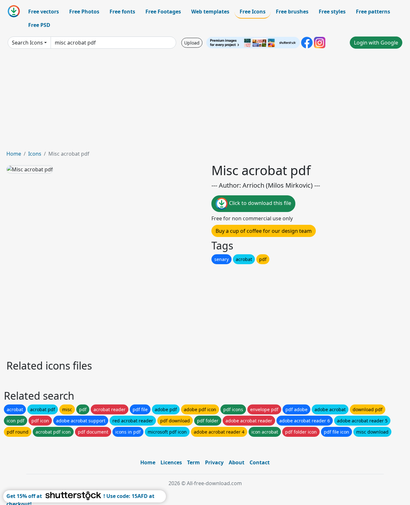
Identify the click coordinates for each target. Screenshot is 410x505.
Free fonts (122, 11)
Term (193, 462)
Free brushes (292, 11)
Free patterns (373, 11)
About (236, 462)
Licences (171, 462)
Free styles (332, 11)
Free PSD (39, 25)
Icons (34, 153)
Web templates (210, 11)
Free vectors (43, 11)
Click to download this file (259, 203)
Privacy (214, 462)
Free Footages (163, 11)
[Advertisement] (205, 102)
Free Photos (84, 11)
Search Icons (27, 42)
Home (13, 153)
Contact (260, 462)
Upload (192, 43)
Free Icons (253, 11)
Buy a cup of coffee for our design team (264, 230)
